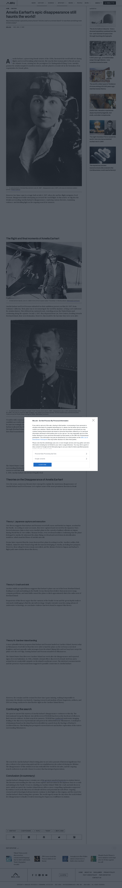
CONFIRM (42, 464)
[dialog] (61, 444)
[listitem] (61, 454)
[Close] (94, 421)
